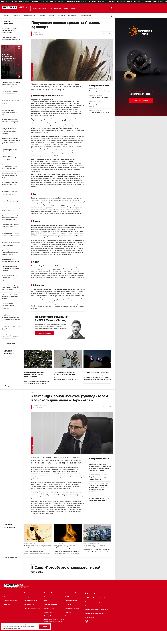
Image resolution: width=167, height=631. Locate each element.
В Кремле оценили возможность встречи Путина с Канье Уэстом (10, 157)
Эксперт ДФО (49, 608)
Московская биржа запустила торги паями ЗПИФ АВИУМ (99, 499)
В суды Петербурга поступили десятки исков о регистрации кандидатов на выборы (10, 336)
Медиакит (68, 612)
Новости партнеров (85, 15)
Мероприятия (72, 15)
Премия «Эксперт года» (55, 8)
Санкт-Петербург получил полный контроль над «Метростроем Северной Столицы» (9, 130)
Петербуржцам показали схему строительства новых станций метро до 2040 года (11, 208)
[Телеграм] (103, 34)
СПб (45, 600)
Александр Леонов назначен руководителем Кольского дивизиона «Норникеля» (69, 398)
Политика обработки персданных (96, 609)
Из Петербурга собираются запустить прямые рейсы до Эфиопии (10, 184)
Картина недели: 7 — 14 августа (99, 97)
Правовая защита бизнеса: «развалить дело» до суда (64, 373)
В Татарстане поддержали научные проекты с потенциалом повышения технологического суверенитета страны (100, 467)
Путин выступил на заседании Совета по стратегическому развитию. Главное (10, 252)
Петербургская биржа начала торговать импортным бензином (10, 101)
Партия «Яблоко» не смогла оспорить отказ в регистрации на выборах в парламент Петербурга (11, 141)
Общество (17, 15)
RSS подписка (89, 617)
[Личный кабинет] (111, 8)
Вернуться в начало (11, 386)
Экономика (6, 15)
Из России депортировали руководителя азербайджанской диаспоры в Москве (10, 278)
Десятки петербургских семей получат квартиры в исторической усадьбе (11, 243)
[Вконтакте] (93, 597)
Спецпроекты (69, 616)
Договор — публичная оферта (95, 613)
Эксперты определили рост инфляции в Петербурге (10, 150)
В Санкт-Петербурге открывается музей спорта (37, 547)
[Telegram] (104, 597)
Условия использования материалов (97, 606)
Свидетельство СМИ (72, 608)
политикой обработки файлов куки (11, 628)
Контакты (72, 8)
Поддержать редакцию (44, 333)
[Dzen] (88, 597)
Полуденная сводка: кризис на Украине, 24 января (65, 547)
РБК (60, 242)
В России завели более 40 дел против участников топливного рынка (11, 327)
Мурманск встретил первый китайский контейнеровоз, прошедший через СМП (10, 217)
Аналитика (42, 15)
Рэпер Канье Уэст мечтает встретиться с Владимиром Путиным (10, 296)
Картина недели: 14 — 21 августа (100, 91)
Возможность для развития (94, 546)
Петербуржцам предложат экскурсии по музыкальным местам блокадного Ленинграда (11, 121)
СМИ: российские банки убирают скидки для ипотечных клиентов (11, 39)
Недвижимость (29, 604)
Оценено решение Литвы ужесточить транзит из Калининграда (9, 30)
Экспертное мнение (29, 15)
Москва (46, 597)
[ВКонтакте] (110, 34)
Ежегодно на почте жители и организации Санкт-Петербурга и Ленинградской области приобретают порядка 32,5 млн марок (11, 317)
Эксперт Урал (48, 616)
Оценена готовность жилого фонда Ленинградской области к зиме (11, 235)
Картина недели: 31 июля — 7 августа (99, 105)
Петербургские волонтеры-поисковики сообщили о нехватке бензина (10, 193)
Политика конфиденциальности (96, 602)
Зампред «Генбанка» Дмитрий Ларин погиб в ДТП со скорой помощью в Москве (10, 287)
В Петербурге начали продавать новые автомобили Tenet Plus (11, 200)
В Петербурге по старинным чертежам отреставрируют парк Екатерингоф (10, 93)
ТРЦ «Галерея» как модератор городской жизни (99, 478)
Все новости (11, 343)
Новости (51, 15)
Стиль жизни (61, 15)
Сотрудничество (71, 600)
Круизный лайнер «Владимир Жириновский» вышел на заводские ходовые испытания (99, 489)
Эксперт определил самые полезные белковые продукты (10, 260)
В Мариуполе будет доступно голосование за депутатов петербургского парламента (10, 226)
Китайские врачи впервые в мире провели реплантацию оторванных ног (10, 268)
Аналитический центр (39, 8)
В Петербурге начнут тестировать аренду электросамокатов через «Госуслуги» (9, 306)
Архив (66, 8)
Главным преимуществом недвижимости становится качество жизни (34, 374)
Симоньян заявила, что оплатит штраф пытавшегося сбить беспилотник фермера (11, 84)
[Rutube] (99, 597)
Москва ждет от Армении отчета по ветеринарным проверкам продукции (9, 166)
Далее (33, 392)
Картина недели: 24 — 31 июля (99, 112)
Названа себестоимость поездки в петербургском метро (9, 175)
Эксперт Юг (48, 612)
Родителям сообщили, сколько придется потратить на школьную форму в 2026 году (11, 111)
